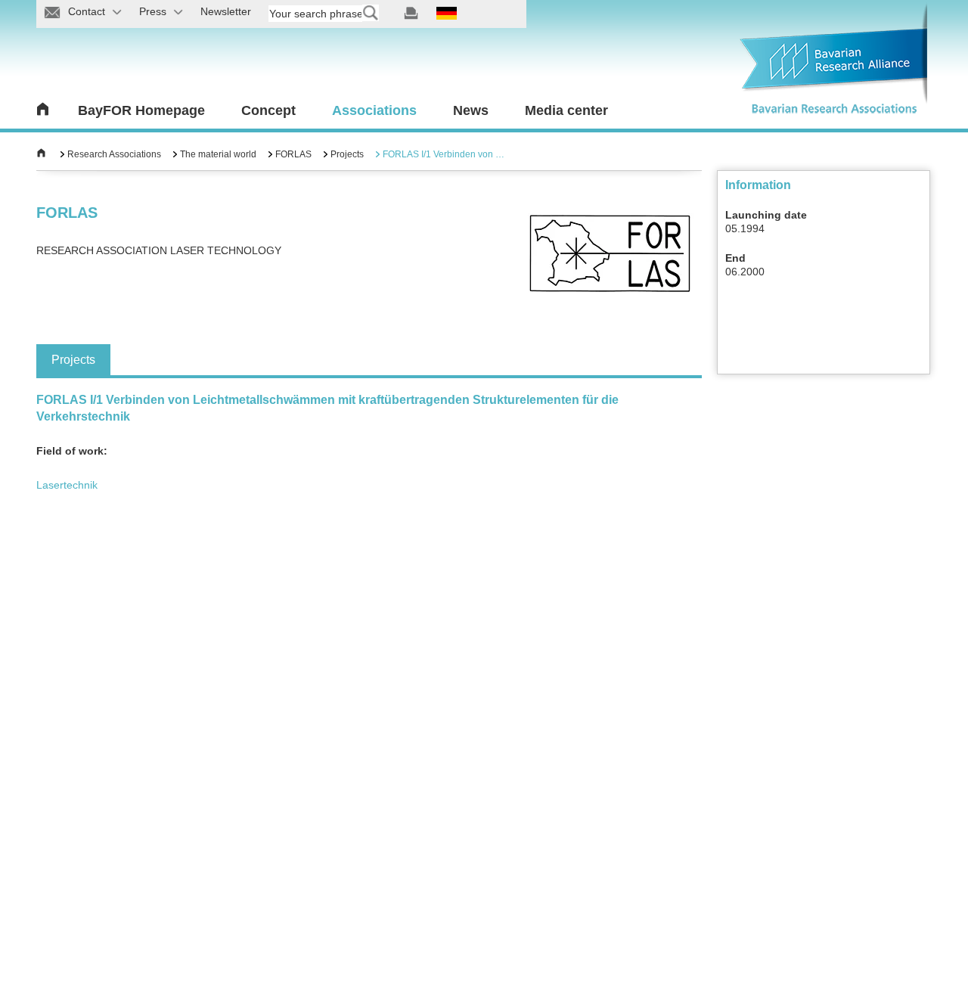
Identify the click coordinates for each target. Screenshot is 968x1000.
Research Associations (114, 154)
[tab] (73, 359)
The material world (218, 154)
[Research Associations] (41, 154)
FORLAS (293, 154)
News (471, 110)
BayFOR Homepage (141, 110)
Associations (374, 110)
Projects (347, 154)
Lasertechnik (67, 485)
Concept (268, 110)
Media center (566, 110)
